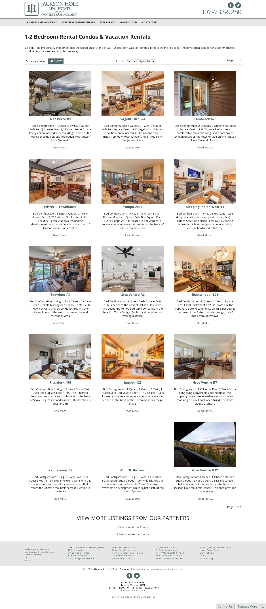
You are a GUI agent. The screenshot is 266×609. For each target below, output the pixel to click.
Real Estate (107, 22)
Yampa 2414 (132, 207)
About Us (28, 560)
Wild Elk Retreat (133, 470)
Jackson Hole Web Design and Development (133, 596)
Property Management (42, 22)
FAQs (26, 557)
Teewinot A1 (60, 294)
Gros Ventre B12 (205, 470)
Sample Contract (32, 554)
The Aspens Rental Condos (169, 555)
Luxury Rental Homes (122, 555)
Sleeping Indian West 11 (205, 207)
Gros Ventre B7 (205, 382)
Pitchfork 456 (60, 382)
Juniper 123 (133, 382)
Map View (55, 61)
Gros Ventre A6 (133, 294)
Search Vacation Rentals (78, 22)
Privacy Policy (206, 558)
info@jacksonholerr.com (133, 590)
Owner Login (128, 22)
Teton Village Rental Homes (81, 558)
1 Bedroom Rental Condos (133, 527)
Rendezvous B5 (60, 470)
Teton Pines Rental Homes (125, 550)
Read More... (60, 147)
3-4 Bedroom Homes (78, 552)
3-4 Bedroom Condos (166, 547)
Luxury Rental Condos (210, 550)
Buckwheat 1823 (205, 294)
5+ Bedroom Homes (78, 555)
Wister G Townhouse (60, 207)
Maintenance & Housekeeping (39, 552)
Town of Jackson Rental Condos (215, 547)
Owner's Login (207, 552)
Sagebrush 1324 (132, 119)
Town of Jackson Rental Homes (127, 552)
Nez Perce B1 (60, 119)
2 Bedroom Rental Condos (133, 534)
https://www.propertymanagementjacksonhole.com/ (157, 569)
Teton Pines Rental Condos (169, 558)
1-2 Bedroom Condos (122, 558)
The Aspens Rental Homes (125, 547)
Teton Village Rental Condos (170, 552)
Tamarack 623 (205, 119)
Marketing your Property (36, 549)
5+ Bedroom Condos (166, 550)
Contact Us (149, 22)
